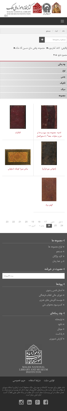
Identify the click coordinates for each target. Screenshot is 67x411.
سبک (63, 89)
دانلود (60, 324)
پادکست (59, 334)
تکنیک (62, 83)
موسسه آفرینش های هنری (50, 300)
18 (39, 222)
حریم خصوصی (19, 380)
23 (7, 222)
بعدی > (41, 225)
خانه (63, 31)
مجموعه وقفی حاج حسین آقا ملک (30, 48)
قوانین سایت (49, 380)
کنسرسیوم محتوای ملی (52, 305)
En (6, 16)
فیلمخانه (58, 319)
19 (32, 222)
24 (62, 225)
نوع (64, 70)
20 (26, 222)
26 (49, 225)
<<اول (61, 222)
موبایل (59, 329)
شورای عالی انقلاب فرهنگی (50, 295)
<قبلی (53, 222)
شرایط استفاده (35, 380)
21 (20, 222)
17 (45, 222)
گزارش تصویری (55, 339)
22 (13, 222)
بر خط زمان (57, 261)
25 (55, 225)
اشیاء (56, 31)
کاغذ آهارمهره (54, 48)
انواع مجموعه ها (55, 247)
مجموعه (62, 95)
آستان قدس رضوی (54, 290)
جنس (63, 76)
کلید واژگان (57, 256)
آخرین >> (32, 225)
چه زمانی (61, 64)
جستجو (48, 31)
